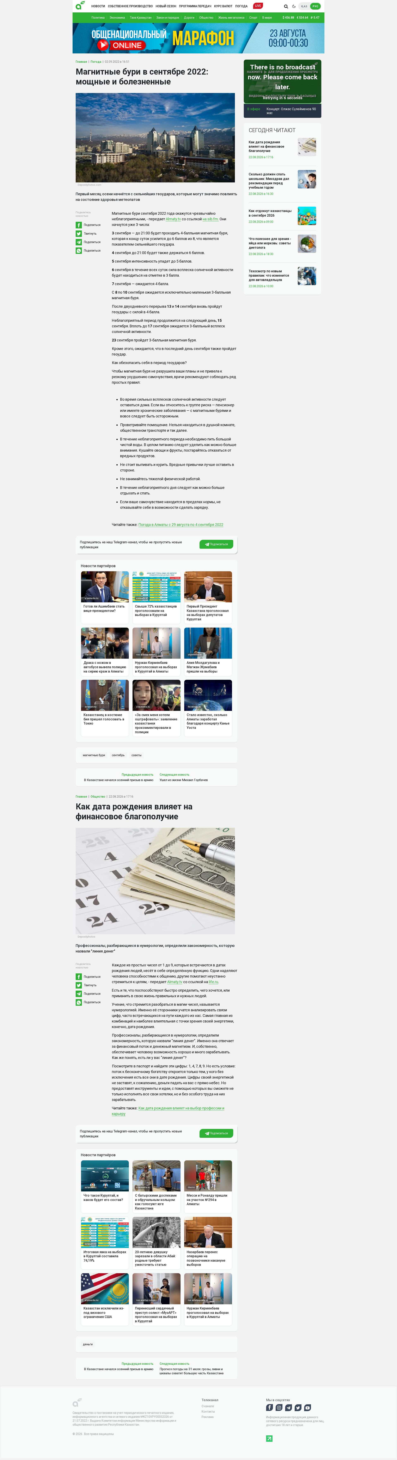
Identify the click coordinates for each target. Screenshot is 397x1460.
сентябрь (118, 755)
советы (136, 755)
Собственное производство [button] (130, 6)
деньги (88, 1344)
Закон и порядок (168, 17)
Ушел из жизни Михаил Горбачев (184, 780)
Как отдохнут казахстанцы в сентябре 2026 (270, 213)
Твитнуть (90, 233)
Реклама (208, 1417)
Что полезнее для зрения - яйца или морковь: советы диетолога (270, 243)
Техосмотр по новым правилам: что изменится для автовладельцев (269, 275)
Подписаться (218, 544)
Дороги (189, 17)
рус (315, 6)
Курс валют (223, 6)
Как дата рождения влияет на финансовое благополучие (266, 146)
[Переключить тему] (293, 6)
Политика (98, 17)
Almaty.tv (173, 219)
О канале (208, 1406)
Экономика (117, 17)
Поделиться (92, 225)
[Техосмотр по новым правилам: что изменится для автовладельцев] (307, 275)
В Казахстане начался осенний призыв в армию (118, 780)
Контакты (208, 1411)
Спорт (253, 17)
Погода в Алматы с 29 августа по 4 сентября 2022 (180, 524)
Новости (98, 6)
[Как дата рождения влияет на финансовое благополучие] (307, 146)
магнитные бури (94, 755)
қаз (304, 6)
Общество (206, 17)
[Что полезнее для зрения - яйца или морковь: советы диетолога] (307, 243)
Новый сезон (166, 6)
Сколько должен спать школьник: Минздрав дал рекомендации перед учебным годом (269, 180)
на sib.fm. (211, 219)
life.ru (213, 982)
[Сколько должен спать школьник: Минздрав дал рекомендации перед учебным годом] (307, 179)
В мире (267, 17)
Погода (241, 6)
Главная (81, 61)
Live (258, 5)
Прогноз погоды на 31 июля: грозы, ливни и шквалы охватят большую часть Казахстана (192, 1371)
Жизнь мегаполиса (231, 17)
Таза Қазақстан (141, 17)
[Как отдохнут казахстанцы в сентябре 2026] (307, 215)
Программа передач (195, 6)
